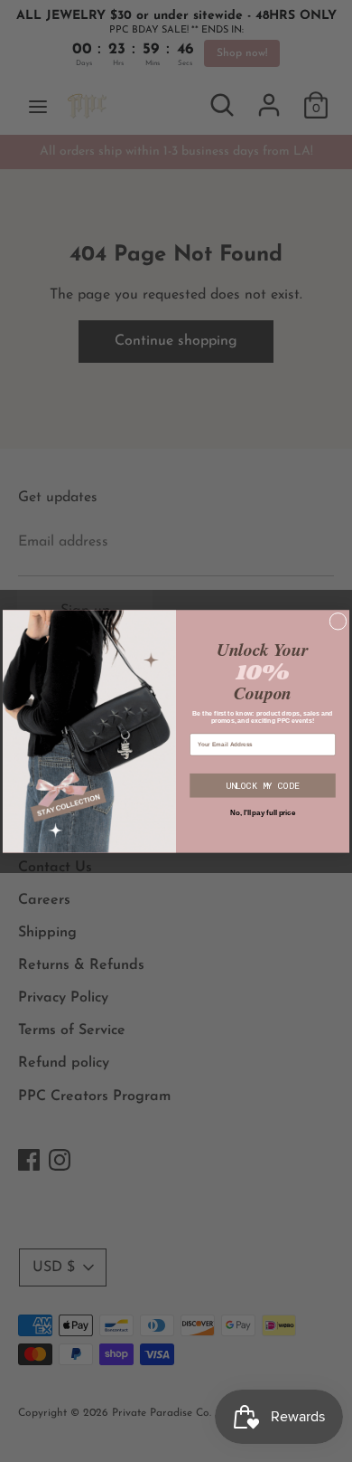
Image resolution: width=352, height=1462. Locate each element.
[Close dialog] (338, 621)
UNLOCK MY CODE (263, 786)
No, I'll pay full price (262, 812)
